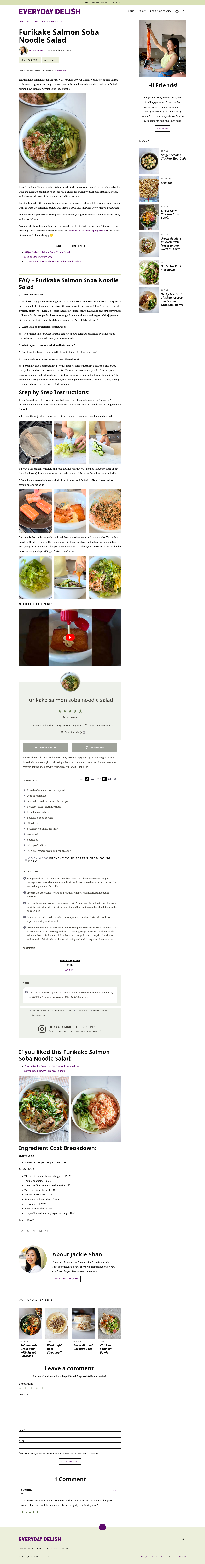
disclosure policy (60, 70)
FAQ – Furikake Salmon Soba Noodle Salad (47, 252)
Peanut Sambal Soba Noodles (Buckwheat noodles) (51, 1066)
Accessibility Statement (160, 1557)
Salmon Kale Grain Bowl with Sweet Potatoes (28, 1350)
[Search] (183, 11)
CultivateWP (182, 1557)
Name (23, 1430)
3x (115, 778)
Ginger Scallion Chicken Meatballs (173, 156)
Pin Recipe (97, 747)
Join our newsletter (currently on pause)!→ (102, 2)
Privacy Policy (145, 1557)
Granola (166, 183)
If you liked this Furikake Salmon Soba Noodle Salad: (52, 261)
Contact (67, 1549)
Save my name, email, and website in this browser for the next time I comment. (60, 1453)
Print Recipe (47, 747)
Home (131, 11)
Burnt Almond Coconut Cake (83, 1347)
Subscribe (53, 1549)
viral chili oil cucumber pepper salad (87, 230)
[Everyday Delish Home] (49, 11)
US (87, 778)
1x (104, 778)
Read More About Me (66, 1279)
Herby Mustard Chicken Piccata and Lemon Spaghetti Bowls (172, 299)
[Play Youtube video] (70, 637)
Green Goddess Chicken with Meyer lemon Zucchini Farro (171, 244)
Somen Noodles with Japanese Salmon (44, 1070)
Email (23, 1441)
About (142, 11)
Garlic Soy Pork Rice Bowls (171, 268)
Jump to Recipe (30, 60)
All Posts (33, 21)
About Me (162, 128)
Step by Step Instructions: (38, 256)
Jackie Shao (36, 50)
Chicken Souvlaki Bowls (106, 1348)
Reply (116, 1490)
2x (109, 778)
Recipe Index (26, 1549)
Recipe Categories (161, 11)
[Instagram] (183, 1539)
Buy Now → (70, 969)
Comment (25, 1394)
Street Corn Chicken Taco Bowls (170, 214)
